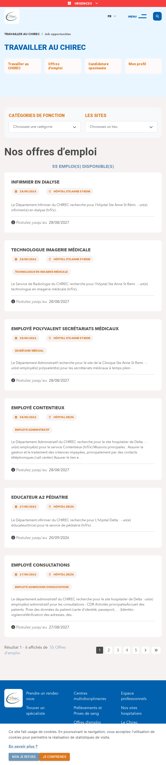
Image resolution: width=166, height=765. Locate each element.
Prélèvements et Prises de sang (88, 710)
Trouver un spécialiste (35, 710)
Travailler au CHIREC (22, 34)
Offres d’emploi (87, 722)
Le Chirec (129, 722)
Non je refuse (24, 757)
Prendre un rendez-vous (42, 696)
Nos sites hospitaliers (131, 710)
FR (109, 16)
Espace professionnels (134, 696)
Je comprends (54, 757)
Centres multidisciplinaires (90, 696)
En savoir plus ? (23, 746)
